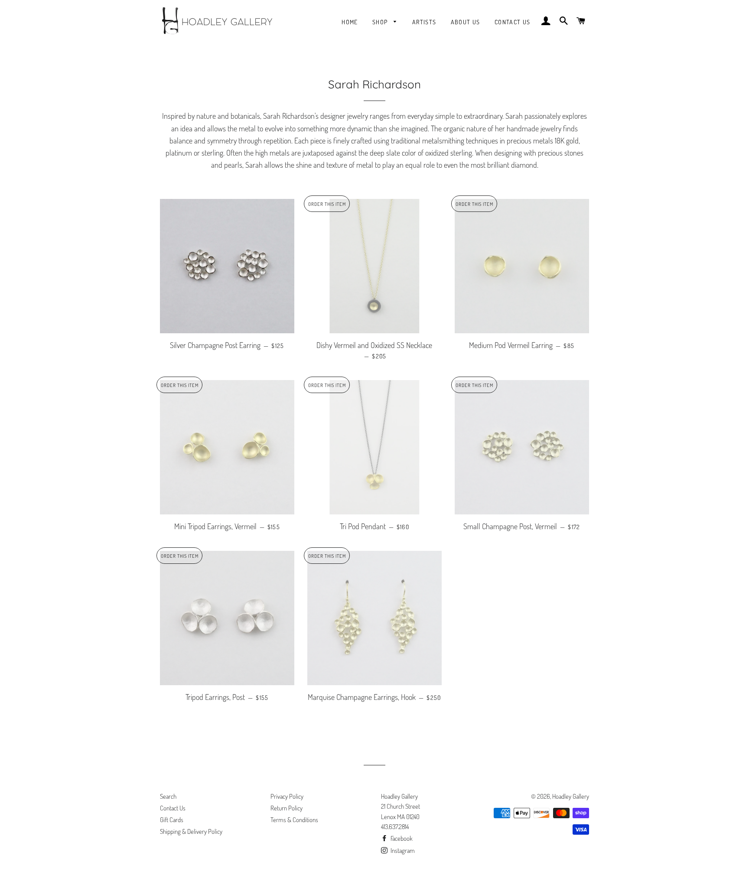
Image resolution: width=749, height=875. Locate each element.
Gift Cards (171, 820)
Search (168, 796)
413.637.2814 (395, 827)
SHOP (381, 22)
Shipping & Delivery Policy (191, 831)
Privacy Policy (286, 796)
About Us (465, 22)
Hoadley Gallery (570, 796)
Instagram (402, 850)
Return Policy (286, 808)
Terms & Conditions (294, 820)
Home (350, 22)
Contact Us (513, 22)
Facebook (401, 838)
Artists (424, 22)
